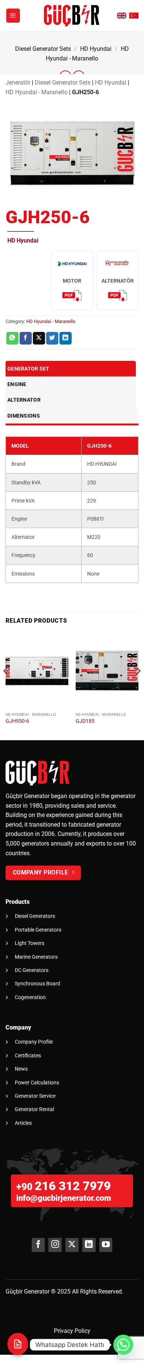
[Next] (138, 685)
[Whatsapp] (123, 1345)
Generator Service (35, 1096)
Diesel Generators (35, 916)
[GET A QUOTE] (17, 1344)
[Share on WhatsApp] (12, 338)
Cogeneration (30, 997)
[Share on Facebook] (26, 338)
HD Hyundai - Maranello (37, 92)
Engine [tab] (17, 384)
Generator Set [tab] (28, 369)
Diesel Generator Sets (43, 48)
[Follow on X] (71, 1245)
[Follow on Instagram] (54, 1245)
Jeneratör (18, 82)
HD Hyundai (96, 48)
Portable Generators (38, 930)
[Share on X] (39, 338)
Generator (36, 1291)
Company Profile (34, 1042)
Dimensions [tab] (23, 416)
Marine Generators (36, 957)
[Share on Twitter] (52, 338)
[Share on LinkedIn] (65, 338)
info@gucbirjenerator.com (63, 1198)
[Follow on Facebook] (38, 1245)
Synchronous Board (37, 983)
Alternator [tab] (24, 400)
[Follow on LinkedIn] (88, 1245)
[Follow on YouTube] (105, 1245)
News (21, 1069)
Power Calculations (37, 1082)
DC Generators (31, 970)
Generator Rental (34, 1109)
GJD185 (85, 721)
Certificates (28, 1055)
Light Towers (29, 943)
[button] (13, 16)
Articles (23, 1123)
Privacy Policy (72, 1330)
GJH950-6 (17, 721)
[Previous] (5, 685)
